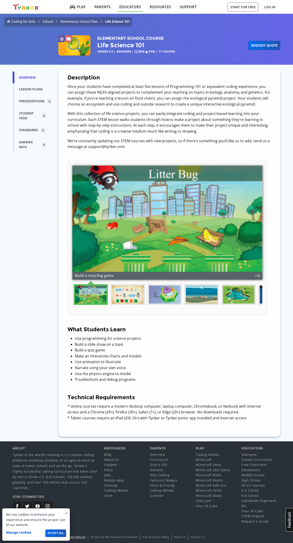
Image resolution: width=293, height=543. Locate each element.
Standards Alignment (258, 500)
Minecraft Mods (209, 495)
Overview (157, 454)
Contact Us (198, 537)
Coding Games (207, 454)
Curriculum (159, 459)
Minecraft (204, 459)
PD (243, 506)
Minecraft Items (209, 490)
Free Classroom (254, 464)
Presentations (32, 101)
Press (108, 470)
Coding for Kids (23, 21)
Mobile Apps (114, 480)
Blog (107, 454)
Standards (28, 130)
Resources (160, 6)
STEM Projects (253, 516)
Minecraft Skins (208, 464)
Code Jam (203, 500)
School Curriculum (256, 459)
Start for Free (243, 7)
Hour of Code (206, 506)
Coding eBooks (116, 490)
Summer (157, 495)
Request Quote (264, 45)
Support (188, 6)
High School (251, 480)
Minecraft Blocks (209, 480)
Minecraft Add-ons (211, 485)
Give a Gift (158, 464)
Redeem (156, 470)
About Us (111, 459)
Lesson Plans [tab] (31, 89)
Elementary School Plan (79, 21)
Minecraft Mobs (209, 475)
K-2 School (250, 490)
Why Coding (159, 475)
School (48, 21)
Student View (26, 115)
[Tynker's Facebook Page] (17, 506)
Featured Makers (164, 480)
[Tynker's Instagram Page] (47, 506)
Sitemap (111, 485)
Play (81, 6)
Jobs (107, 475)
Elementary (250, 470)
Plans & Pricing (162, 485)
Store (108, 495)
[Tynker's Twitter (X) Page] (27, 506)
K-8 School (250, 495)
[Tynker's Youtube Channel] (37, 506)
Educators (130, 6)
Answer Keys (26, 144)
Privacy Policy (75, 537)
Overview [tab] (27, 77)
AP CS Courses (253, 485)
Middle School (253, 475)
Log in (269, 7)
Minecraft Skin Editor (213, 470)
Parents (102, 6)
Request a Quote (255, 521)
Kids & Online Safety (156, 537)
